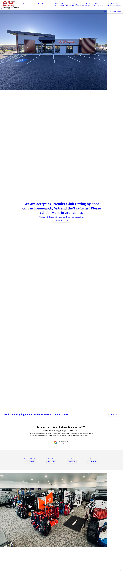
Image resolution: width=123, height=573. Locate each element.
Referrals (100, 5)
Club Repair (83, 5)
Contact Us (118, 5)
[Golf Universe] (10, 5)
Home (55, 5)
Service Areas (108, 5)
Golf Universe (117, 11)
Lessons (90, 5)
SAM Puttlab (75, 5)
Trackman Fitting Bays (64, 5)
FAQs (95, 5)
